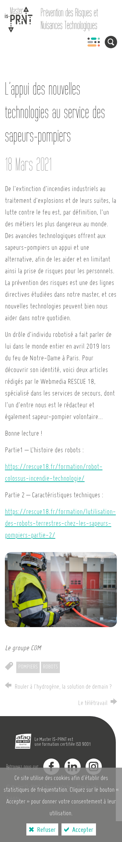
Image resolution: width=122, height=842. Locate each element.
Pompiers (28, 667)
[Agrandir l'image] (61, 589)
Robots (50, 667)
